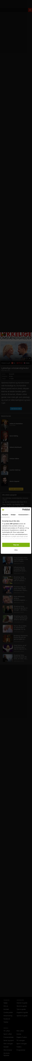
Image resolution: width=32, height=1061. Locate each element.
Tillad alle (16, 545)
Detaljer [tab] (13, 514)
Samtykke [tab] (5, 514)
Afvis (16, 550)
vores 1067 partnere (12, 523)
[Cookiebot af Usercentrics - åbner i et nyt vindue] (22, 510)
